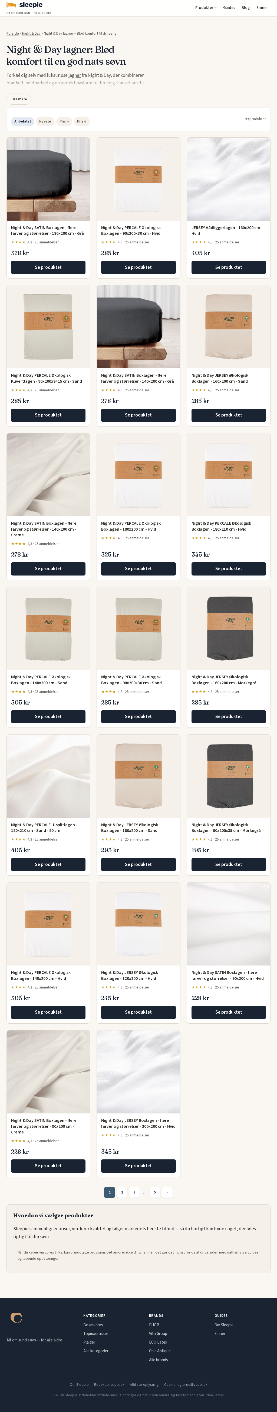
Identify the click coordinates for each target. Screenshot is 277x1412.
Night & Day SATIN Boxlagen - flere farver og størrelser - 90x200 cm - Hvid (228, 975)
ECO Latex (158, 1342)
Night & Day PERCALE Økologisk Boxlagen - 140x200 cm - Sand (41, 680)
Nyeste (45, 121)
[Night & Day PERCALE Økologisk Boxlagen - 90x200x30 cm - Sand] (138, 628)
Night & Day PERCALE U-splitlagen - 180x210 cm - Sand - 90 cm (44, 828)
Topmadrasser (95, 1334)
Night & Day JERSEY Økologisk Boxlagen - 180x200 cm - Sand (129, 828)
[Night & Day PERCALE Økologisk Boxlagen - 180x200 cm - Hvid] (138, 474)
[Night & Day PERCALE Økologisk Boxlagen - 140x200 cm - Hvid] (48, 923)
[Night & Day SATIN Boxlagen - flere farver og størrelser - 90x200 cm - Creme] (48, 1071)
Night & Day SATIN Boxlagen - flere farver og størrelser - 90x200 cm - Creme (44, 1126)
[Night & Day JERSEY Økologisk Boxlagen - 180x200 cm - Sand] (138, 776)
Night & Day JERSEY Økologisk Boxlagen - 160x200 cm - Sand (220, 378)
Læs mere (19, 99)
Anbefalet (22, 121)
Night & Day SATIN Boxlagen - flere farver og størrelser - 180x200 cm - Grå (47, 231)
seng (110, 83)
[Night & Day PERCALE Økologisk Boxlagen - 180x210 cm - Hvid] (228, 474)
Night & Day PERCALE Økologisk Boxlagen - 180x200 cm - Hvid (131, 526)
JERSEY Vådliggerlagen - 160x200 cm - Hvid (227, 231)
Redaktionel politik (109, 1384)
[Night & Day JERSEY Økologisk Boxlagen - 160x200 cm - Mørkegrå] (228, 628)
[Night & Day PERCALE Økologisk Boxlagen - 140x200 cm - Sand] (48, 628)
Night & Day (31, 33)
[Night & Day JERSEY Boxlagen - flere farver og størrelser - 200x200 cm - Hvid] (138, 1071)
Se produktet (48, 267)
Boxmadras (93, 1325)
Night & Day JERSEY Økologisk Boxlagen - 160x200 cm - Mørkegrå (224, 680)
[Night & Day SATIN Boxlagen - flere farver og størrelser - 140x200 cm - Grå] (138, 326)
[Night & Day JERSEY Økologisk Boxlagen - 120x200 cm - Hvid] (138, 923)
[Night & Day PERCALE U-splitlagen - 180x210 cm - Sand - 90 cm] (48, 776)
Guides (229, 8)
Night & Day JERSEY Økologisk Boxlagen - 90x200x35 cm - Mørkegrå (226, 828)
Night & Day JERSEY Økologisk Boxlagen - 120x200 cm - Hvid (129, 975)
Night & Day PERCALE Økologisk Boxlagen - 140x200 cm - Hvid (41, 975)
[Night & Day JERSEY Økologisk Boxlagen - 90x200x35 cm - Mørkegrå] (228, 776)
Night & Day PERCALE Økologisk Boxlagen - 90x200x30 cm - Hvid (131, 231)
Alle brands (158, 1360)
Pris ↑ (64, 121)
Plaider (89, 1342)
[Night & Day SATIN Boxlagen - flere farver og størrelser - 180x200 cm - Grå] (48, 179)
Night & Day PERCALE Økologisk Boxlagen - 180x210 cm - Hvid (221, 526)
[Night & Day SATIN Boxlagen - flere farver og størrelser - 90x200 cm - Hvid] (228, 923)
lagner (74, 75)
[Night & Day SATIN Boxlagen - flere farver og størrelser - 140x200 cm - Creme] (48, 474)
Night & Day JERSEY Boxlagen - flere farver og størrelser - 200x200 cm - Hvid (138, 1123)
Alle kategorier (95, 1351)
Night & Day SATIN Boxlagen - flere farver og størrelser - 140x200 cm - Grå (137, 378)
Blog (246, 8)
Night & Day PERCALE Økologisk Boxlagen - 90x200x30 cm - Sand (131, 680)
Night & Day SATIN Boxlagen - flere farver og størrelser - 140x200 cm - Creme (44, 529)
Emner (262, 8)
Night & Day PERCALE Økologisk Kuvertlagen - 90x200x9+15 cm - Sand (46, 378)
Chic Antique (160, 1351)
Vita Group (158, 1334)
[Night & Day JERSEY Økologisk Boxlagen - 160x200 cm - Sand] (228, 326)
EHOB (154, 1325)
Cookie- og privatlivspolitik (185, 1384)
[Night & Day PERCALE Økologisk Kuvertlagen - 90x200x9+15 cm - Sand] (48, 326)
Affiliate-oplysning (144, 1384)
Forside (12, 33)
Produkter (204, 8)
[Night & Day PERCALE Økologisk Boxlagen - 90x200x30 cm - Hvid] (138, 179)
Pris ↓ (82, 121)
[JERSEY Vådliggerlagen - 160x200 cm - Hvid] (228, 179)
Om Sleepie (224, 1325)
